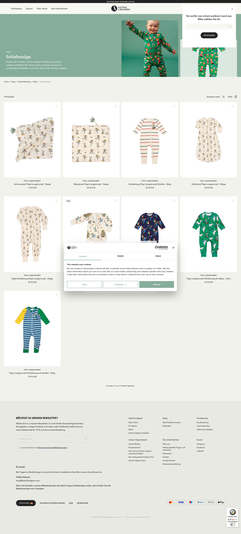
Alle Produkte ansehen (172, 422)
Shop (13, 82)
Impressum (82, 503)
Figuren (29, 8)
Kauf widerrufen (203, 426)
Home (6, 82)
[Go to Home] (120, 8)
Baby (35, 82)
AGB (71, 503)
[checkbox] (17, 447)
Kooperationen (135, 447)
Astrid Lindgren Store (137, 460)
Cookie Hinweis (169, 460)
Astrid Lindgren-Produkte (139, 433)
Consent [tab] (83, 256)
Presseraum (167, 453)
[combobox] (209, 26)
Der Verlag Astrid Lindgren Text (141, 457)
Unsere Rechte (134, 444)
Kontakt (166, 457)
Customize (119, 284)
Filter (230, 96)
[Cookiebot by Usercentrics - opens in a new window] (157, 248)
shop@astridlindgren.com (28, 480)
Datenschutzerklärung (171, 464)
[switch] (232, 524)
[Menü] (236, 509)
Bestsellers (167, 426)
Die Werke (133, 426)
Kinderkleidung (24, 82)
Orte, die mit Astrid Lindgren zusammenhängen (140, 452)
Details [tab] (120, 256)
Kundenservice (203, 422)
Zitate (131, 429)
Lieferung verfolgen (205, 429)
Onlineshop (16, 8)
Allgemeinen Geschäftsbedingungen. (52, 447)
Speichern (209, 35)
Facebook (201, 447)
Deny (84, 284)
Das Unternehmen (59, 8)
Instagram (201, 444)
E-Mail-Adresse (23, 477)
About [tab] (158, 256)
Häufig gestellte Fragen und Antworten (174, 448)
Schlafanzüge (45, 82)
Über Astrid (42, 8)
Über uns (166, 444)
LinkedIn (200, 451)
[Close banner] (173, 248)
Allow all (156, 284)
